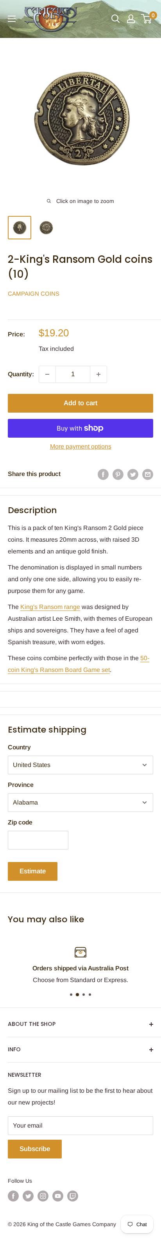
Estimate (33, 871)
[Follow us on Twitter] (28, 1195)
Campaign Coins (33, 293)
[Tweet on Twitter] (132, 474)
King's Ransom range (50, 606)
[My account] (131, 18)
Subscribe (35, 1149)
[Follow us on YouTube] (57, 1195)
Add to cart (80, 403)
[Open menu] (12, 19)
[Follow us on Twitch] (72, 1195)
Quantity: (21, 374)
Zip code (20, 822)
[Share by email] (147, 474)
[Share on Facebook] (103, 474)
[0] (147, 18)
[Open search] (115, 18)
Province (21, 784)
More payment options (80, 446)
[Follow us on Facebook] (13, 1195)
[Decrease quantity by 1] (47, 374)
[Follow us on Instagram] (43, 1195)
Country (19, 747)
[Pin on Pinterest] (118, 474)
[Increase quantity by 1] (98, 374)
